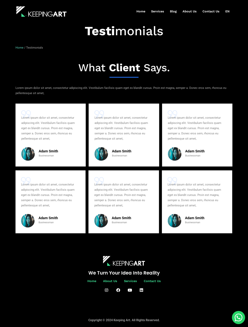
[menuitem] (227, 11)
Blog (173, 11)
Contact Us (211, 11)
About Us (190, 11)
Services (157, 11)
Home (140, 11)
